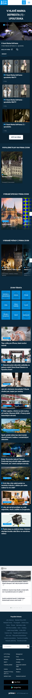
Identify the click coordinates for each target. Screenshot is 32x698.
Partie (8, 625)
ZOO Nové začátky (11, 628)
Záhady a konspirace (6, 315)
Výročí (16, 315)
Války (5, 305)
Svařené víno (8, 633)
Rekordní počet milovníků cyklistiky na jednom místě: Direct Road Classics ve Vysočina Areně (15, 367)
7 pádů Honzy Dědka (12, 630)
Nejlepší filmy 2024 (20, 620)
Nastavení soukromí (21, 676)
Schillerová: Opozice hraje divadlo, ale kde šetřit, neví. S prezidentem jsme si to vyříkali (15, 590)
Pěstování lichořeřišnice (19, 635)
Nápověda (18, 669)
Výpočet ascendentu (10, 638)
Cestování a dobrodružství (6, 295)
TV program (16, 622)
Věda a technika (16, 305)
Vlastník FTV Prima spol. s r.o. (8, 672)
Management (19, 654)
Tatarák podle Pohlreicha (20, 633)
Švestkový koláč (22, 640)
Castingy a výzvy (20, 659)
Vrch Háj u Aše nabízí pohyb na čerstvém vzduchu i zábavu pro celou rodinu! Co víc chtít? (14, 485)
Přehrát (6, 174)
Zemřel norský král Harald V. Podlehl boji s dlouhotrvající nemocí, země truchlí (13, 599)
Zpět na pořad (16, 137)
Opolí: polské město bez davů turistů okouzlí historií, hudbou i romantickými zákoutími (14, 437)
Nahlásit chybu (7, 676)
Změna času (25, 622)
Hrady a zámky (6, 224)
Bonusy (4, 54)
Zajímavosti (26, 315)
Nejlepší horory (7, 622)
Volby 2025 (22, 630)
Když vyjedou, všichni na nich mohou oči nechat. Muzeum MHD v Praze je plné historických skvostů (15, 413)
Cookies (6, 669)
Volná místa (7, 656)
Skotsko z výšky (7, 176)
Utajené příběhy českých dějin (11, 269)
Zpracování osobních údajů (21, 665)
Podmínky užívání (8, 664)
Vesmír (26, 305)
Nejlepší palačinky (11, 640)
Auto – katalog (22, 628)
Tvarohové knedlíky (22, 638)
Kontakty (18, 662)
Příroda (26, 295)
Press (17, 656)
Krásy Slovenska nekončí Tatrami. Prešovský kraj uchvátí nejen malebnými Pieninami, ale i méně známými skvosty (15, 461)
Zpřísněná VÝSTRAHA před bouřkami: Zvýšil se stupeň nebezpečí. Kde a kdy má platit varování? (15, 582)
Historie (16, 295)
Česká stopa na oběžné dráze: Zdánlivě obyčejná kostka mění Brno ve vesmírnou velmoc (15, 531)
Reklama (6, 659)
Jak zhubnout (10, 620)
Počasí (13, 625)
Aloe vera (8, 635)
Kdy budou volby (21, 625)
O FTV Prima (7, 654)
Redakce (18, 671)
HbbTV (5, 662)
